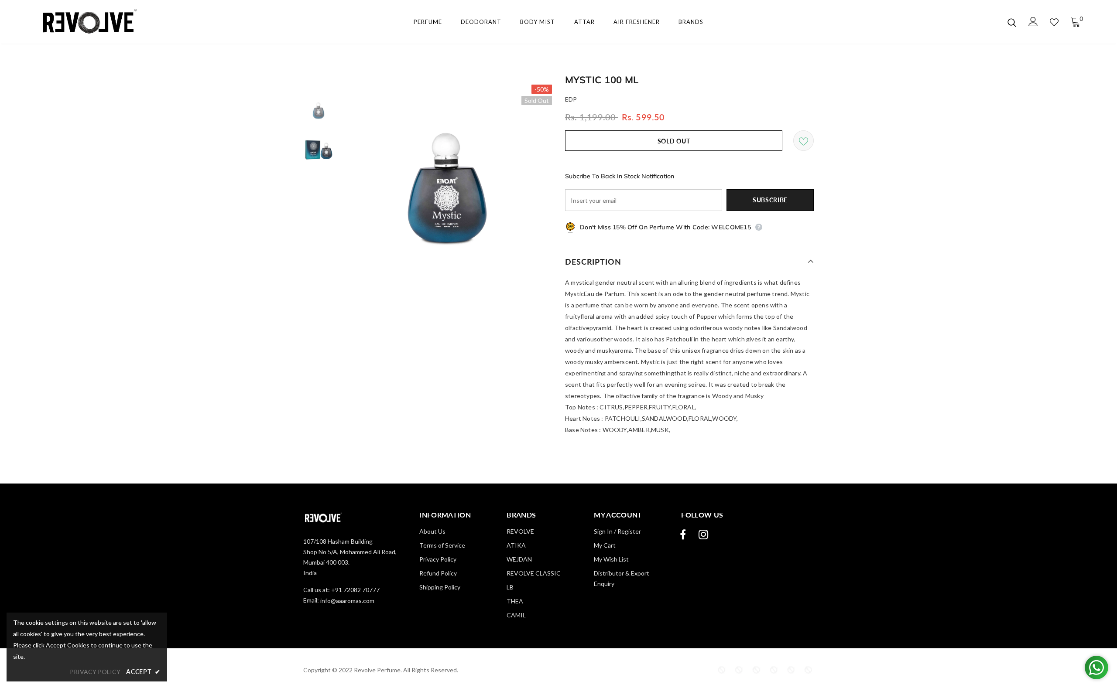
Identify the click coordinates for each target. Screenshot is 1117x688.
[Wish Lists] (803, 140)
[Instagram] (703, 534)
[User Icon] (1033, 21)
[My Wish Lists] (1054, 22)
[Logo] (86, 22)
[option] (447, 189)
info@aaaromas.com (347, 600)
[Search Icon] (1011, 22)
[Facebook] (683, 534)
